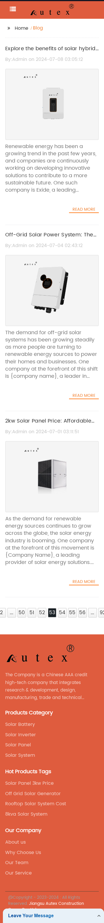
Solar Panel (18, 744)
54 (62, 613)
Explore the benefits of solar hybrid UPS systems (50, 52)
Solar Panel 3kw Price (29, 783)
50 (21, 613)
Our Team (16, 862)
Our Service (18, 873)
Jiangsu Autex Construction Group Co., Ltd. (46, 906)
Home (21, 28)
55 (72, 613)
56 (82, 613)
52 (42, 613)
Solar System (20, 755)
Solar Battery (20, 724)
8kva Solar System (26, 814)
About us (15, 842)
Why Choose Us (23, 852)
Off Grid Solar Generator (33, 793)
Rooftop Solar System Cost (35, 803)
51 (31, 613)
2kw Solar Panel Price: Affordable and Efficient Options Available (48, 425)
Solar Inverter (20, 734)
